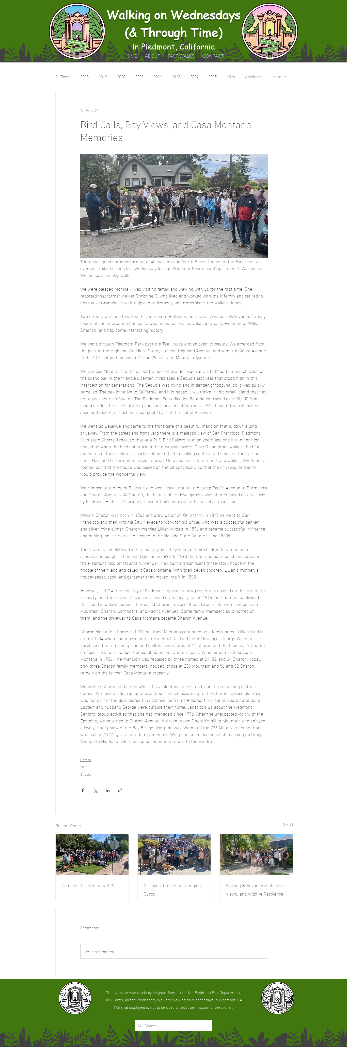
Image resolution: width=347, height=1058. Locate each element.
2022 (158, 76)
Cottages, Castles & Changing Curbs (172, 889)
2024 (194, 76)
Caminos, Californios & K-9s (88, 885)
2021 (139, 76)
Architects (253, 76)
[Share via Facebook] (82, 790)
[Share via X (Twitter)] (95, 790)
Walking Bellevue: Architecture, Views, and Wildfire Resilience (256, 889)
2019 (103, 76)
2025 (213, 76)
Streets (85, 774)
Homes (85, 759)
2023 (176, 76)
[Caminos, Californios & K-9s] (92, 854)
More (277, 76)
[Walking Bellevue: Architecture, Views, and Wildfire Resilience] (256, 854)
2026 (231, 76)
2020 (121, 76)
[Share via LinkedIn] (107, 790)
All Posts (62, 76)
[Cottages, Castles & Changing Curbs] (174, 854)
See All (288, 825)
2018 (85, 76)
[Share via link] (120, 790)
